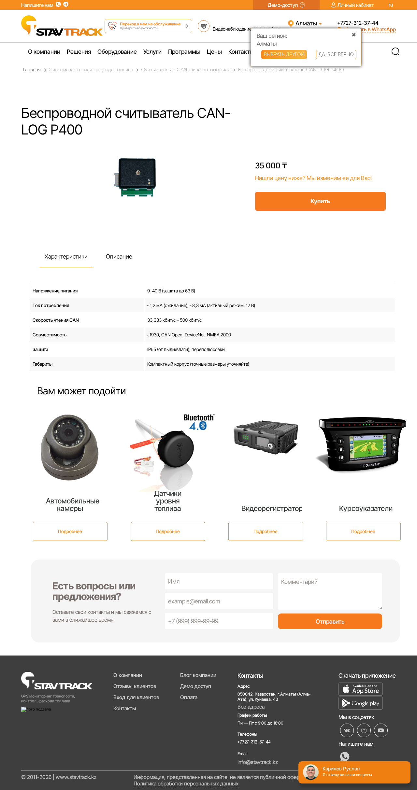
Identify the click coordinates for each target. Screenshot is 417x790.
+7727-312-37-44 (358, 23)
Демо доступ (195, 686)
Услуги (152, 51)
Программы (184, 51)
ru (391, 5)
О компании (44, 51)
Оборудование (117, 51)
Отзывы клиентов (134, 686)
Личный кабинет (356, 5)
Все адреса (251, 706)
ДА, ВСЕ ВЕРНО (336, 54)
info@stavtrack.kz (257, 762)
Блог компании (198, 675)
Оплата (188, 697)
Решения (79, 51)
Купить (320, 201)
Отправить (330, 621)
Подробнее (70, 531)
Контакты (241, 51)
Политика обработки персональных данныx (186, 783)
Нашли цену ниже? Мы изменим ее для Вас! (313, 178)
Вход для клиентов (136, 697)
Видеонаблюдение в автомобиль (247, 29)
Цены (214, 51)
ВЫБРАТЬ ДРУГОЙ (284, 54)
